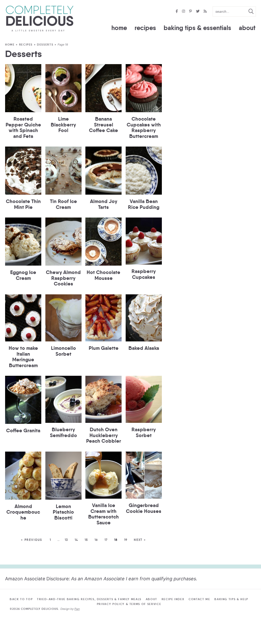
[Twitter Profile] (198, 11)
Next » (140, 540)
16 (96, 540)
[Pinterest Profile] (191, 11)
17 (106, 540)
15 (86, 540)
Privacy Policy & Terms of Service (129, 604)
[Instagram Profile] (184, 11)
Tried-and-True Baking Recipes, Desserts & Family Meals (89, 599)
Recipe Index (173, 599)
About (247, 28)
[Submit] (251, 11)
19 (125, 540)
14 (76, 540)
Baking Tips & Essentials (197, 28)
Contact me (199, 599)
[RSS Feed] (205, 11)
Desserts (45, 44)
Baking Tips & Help (231, 599)
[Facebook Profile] (177, 11)
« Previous (31, 540)
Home (119, 28)
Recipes (145, 28)
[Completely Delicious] (39, 18)
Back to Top (21, 599)
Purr (77, 609)
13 (66, 540)
